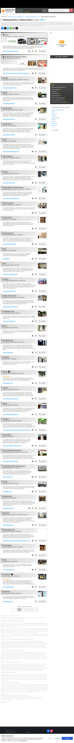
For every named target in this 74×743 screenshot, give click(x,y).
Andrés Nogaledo (8, 233)
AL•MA (5, 139)
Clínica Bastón (7, 496)
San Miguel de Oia (55, 117)
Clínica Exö (6, 513)
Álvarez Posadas (8, 203)
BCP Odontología (8, 340)
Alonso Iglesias (7, 156)
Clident (5, 481)
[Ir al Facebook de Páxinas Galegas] (48, 731)
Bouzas (5, 371)
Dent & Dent (6, 574)
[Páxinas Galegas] (8, 11)
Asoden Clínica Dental (10, 296)
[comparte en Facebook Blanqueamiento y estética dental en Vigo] (2, 28)
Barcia (5, 326)
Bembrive (54, 125)
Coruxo (53, 115)
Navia (53, 119)
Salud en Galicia (20, 16)
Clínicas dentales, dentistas (57, 99)
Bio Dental (6, 357)
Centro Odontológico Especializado (14, 466)
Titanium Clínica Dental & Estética (15, 57)
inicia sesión (19, 11)
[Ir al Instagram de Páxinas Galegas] (51, 731)
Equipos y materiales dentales (57, 97)
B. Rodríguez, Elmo (8, 311)
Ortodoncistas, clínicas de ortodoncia (59, 101)
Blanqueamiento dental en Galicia (32, 16)
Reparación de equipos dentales (58, 87)
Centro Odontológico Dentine (12, 450)
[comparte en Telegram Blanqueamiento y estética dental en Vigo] (8, 28)
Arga (4, 249)
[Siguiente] (35, 609)
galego (21, 10)
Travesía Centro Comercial (57, 109)
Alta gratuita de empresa (11, 732)
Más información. (23, 740)
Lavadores (54, 113)
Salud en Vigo (3, 702)
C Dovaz (5, 388)
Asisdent (5, 279)
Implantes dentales (55, 95)
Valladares (54, 123)
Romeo (6, 34)
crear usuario (27, 11)
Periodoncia (53, 91)
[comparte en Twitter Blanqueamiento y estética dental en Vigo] (5, 28)
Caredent (6, 419)
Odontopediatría (54, 93)
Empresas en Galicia (11, 16)
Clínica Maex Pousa (9, 530)
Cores (4, 560)
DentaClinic (6, 591)
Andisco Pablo (7, 217)
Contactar (29, 732)
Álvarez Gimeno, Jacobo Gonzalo (13, 187)
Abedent (5, 78)
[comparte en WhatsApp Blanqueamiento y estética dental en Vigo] (11, 28)
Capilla (5, 403)
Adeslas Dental (7, 108)
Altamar (5, 172)
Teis (52, 111)
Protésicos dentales (55, 89)
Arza (4, 263)
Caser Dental (7, 435)
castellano (18, 10)
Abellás (5, 92)
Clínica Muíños (7, 545)
